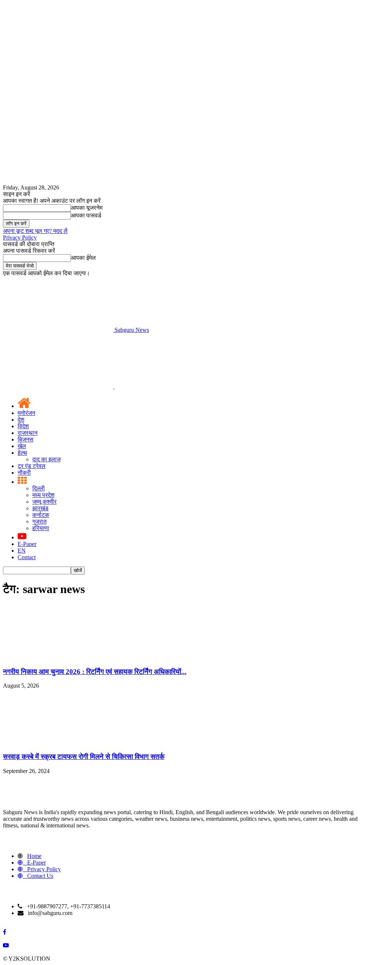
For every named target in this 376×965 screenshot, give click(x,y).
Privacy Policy (20, 237)
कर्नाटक (40, 515)
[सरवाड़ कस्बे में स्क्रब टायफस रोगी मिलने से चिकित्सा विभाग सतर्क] (58, 742)
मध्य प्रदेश (43, 495)
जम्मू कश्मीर (44, 502)
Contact (27, 557)
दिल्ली (38, 488)
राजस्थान (27, 433)
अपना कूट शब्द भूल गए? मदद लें (35, 231)
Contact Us (40, 876)
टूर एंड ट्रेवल (32, 466)
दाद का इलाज (46, 459)
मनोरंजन (26, 413)
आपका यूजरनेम (86, 208)
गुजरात (39, 521)
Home (34, 856)
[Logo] (59, 386)
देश (21, 419)
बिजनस (25, 439)
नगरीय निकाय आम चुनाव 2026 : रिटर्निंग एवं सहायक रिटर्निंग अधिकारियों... (95, 671)
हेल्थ (22, 453)
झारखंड (40, 508)
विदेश (23, 426)
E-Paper (27, 544)
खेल (22, 446)
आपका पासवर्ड (86, 215)
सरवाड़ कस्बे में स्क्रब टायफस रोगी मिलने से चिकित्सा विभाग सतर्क (83, 756)
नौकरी (24, 472)
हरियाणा (40, 528)
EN (22, 550)
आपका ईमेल (83, 258)
